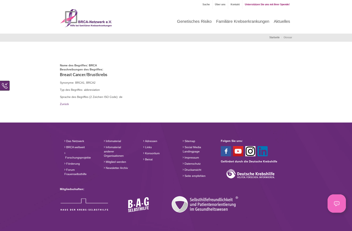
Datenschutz (192, 163)
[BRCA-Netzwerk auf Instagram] (250, 151)
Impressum (191, 157)
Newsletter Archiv (116, 168)
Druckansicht (192, 169)
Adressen (150, 141)
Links (148, 147)
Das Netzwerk (74, 141)
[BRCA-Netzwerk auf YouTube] (238, 151)
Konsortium (152, 153)
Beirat (148, 159)
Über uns (220, 4)
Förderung (72, 163)
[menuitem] (194, 21)
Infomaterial (113, 141)
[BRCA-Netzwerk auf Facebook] (226, 151)
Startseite (274, 37)
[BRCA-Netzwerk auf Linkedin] (262, 151)
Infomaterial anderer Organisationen (114, 151)
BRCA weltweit (75, 147)
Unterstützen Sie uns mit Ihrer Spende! (267, 4)
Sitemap (189, 141)
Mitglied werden (115, 161)
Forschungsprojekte (77, 157)
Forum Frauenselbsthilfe (75, 172)
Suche (206, 4)
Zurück (64, 104)
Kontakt (235, 4)
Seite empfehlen (195, 175)
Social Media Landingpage (192, 149)
